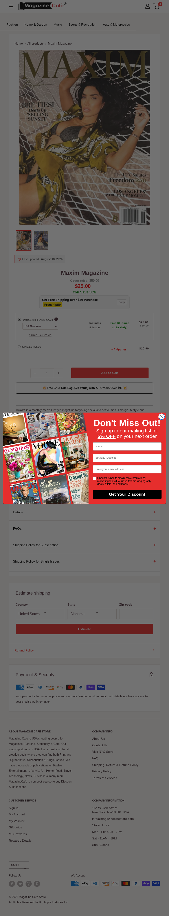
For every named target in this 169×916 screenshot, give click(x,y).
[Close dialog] (161, 417)
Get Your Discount (127, 494)
